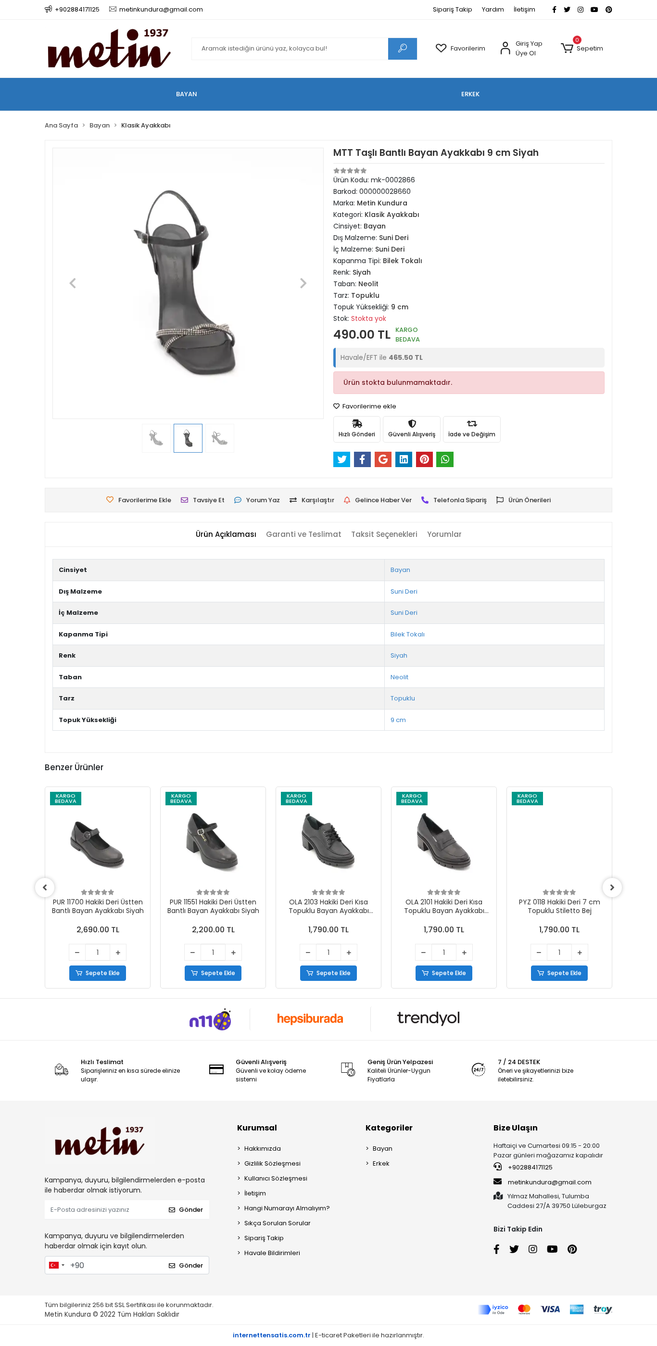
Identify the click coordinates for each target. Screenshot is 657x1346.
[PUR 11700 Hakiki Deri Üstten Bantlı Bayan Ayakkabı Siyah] (97, 839)
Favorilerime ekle (368, 406)
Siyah (399, 655)
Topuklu (403, 698)
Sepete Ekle (103, 973)
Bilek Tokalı (408, 634)
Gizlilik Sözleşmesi (272, 1163)
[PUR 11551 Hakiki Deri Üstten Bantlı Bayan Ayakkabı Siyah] (213, 839)
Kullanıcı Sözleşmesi (275, 1178)
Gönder (191, 1209)
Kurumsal (257, 1127)
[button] (581, 48)
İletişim (524, 9)
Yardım (493, 9)
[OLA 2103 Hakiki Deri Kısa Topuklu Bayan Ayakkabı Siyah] (328, 839)
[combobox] (56, 1265)
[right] (612, 887)
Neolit (399, 677)
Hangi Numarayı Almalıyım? (287, 1208)
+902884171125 (529, 1167)
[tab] (226, 534)
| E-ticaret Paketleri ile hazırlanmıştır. (328, 1335)
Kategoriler (389, 1127)
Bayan (400, 569)
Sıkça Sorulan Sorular (277, 1223)
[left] (44, 887)
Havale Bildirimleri (272, 1252)
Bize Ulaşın (515, 1127)
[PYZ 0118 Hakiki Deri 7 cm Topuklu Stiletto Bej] (559, 839)
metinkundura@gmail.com (550, 1182)
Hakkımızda (262, 1148)
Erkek (381, 1163)
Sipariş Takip (452, 9)
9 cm (398, 719)
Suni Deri (404, 591)
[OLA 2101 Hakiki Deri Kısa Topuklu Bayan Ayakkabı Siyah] (444, 839)
